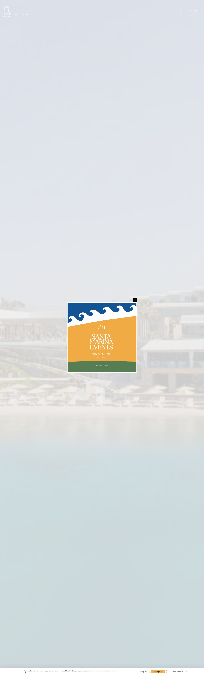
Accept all (158, 672)
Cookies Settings (176, 671)
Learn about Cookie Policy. (106, 671)
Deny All (143, 672)
